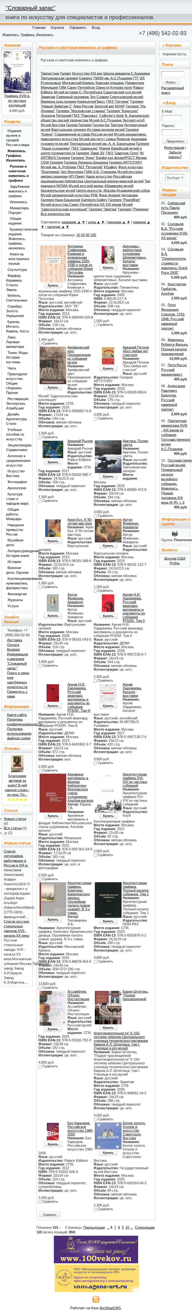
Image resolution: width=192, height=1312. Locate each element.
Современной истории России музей (84, 134)
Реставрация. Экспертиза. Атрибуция (17, 403)
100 (93, 235)
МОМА (62, 186)
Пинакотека (134, 83)
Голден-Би (100, 125)
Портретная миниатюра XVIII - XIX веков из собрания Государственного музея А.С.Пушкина (175, 435)
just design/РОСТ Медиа (127, 158)
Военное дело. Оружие (17, 570)
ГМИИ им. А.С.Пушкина (112, 78)
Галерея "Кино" (83, 158)
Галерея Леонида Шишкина (86, 162)
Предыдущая (94, 1227)
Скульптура (17, 270)
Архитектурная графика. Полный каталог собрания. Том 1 (136, 888)
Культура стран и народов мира (17, 498)
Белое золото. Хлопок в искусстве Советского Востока (134, 1130)
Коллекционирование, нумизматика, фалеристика (18, 583)
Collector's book (111, 116)
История (14, 562)
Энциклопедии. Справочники (18, 447)
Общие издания (15, 221)
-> (5, 833)
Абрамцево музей (118, 186)
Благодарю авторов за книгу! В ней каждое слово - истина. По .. (17, 785)
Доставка (14, 640)
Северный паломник (72, 97)
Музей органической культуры (65, 195)
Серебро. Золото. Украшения (15, 311)
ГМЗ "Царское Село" (122, 153)
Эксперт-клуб (133, 120)
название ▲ (71, 222)
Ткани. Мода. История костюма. (17, 357)
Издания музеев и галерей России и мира (17, 138)
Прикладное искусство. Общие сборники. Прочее (16, 383)
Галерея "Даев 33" (90, 153)
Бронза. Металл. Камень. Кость (17, 326)
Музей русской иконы (86, 186)
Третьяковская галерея (59, 78)
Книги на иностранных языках (19, 258)
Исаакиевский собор (133, 190)
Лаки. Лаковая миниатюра (15, 342)
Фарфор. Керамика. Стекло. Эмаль (14, 283)
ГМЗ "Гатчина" (117, 101)
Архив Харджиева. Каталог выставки (132, 690)
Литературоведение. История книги (18, 553)
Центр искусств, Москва (96, 190)
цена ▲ (94, 222)
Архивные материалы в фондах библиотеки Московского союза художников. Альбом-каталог (80, 787)
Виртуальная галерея (68, 130)
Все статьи (13, 828)
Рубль (175, 563)
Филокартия (17, 594)
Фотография (17, 482)
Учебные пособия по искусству (15, 434)
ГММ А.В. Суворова (100, 172)
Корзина (173, 45)
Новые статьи (15, 819)
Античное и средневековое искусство (18, 460)
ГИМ (62, 87)
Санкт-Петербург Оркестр (88, 87)
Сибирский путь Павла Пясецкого (173, 207)
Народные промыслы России (15, 529)
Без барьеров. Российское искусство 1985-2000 (80, 1128)
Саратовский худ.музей (122, 92)
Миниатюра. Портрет (18, 210)
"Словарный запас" (30, 8)
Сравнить (49, 1214)
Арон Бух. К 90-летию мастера (79, 521)
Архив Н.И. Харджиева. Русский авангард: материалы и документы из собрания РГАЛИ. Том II (134, 608)
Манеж (104, 148)
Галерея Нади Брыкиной (60, 200)
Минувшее (49, 87)
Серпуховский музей (126, 97)
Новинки (12, 45)
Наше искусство (99, 176)
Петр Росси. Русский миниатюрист (174, 369)
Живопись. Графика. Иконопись (27, 35)
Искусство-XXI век (87, 73)
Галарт (65, 73)
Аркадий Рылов (80, 441)
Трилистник (50, 73)
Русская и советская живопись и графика (18, 173)
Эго (93, 97)
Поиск (167, 64)
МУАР (120, 106)
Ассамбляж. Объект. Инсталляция (78, 995)
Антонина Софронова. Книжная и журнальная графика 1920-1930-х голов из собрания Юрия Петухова (80, 259)
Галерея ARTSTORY (125, 162)
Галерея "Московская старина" (81, 111)
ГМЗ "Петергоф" (90, 167)
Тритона (116, 125)
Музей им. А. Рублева (58, 167)
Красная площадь (110, 83)
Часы (11, 368)
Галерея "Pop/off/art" (124, 200)
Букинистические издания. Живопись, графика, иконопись (19, 239)
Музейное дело (14, 542)
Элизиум (48, 116)
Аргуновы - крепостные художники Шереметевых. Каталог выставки (135, 255)
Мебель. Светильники (16, 298)
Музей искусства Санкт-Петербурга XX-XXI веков (81, 204)
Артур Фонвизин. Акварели (131, 523)
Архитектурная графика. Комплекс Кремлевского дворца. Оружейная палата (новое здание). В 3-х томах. (79, 898)
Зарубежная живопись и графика (19, 191)
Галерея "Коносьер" (122, 111)
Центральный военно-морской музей (114, 181)
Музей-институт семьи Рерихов (104, 139)
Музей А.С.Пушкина (105, 120)
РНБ (94, 195)
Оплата (13, 645)
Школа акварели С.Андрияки (126, 73)
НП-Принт (77, 176)
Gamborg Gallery (94, 200)
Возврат (13, 649)
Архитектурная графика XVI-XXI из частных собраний (135, 779)
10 (78, 235)
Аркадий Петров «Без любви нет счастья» (136, 351)
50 (87, 235)
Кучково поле (121, 87)
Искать (171, 82)
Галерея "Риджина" (133, 209)
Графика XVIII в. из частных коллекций (17, 100)
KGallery (110, 167)
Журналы (15, 600)
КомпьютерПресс (91, 101)
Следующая (145, 1227)
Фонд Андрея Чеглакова (118, 195)
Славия (102, 97)
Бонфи (101, 158)
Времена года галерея (58, 101)
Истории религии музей (106, 130)
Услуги (12, 606)
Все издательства (55, 214)
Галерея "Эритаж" (103, 209)
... (108, 1227)
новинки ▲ (141, 222)
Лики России (83, 106)
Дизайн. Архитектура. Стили (16, 419)
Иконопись (18, 202)
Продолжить (175, 141)
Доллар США (174, 558)
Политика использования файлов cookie (19, 733)
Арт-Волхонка (72, 172)
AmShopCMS (110, 1308)
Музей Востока (53, 125)
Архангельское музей (58, 190)
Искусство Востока (15, 473)
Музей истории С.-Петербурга (78, 92)
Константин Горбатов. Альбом (173, 288)
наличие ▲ (56, 227)
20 (83, 235)
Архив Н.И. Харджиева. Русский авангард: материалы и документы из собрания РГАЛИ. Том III (78, 698)
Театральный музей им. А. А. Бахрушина (102, 144)
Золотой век (104, 106)
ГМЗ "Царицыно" (84, 148)
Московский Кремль (78, 83)
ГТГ (136, 78)
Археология (16, 488)
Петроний (63, 116)
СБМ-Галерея (52, 162)
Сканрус (85, 78)
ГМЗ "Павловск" (85, 116)
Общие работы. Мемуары (14, 514)
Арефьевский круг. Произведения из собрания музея (79, 354)
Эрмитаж (48, 97)
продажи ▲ (116, 222)
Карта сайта (16, 715)
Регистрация (174, 148)
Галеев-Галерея (79, 125)
